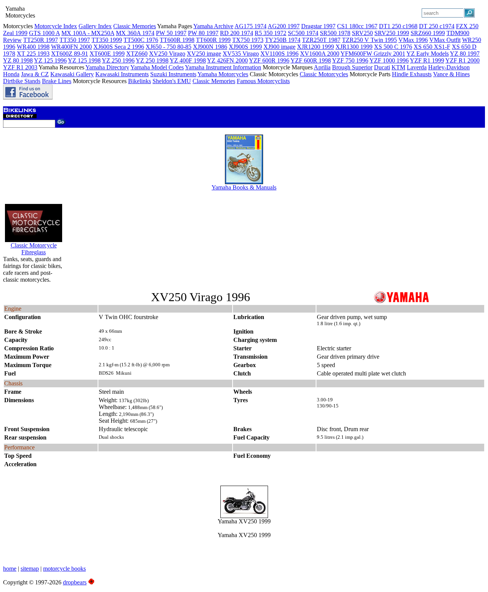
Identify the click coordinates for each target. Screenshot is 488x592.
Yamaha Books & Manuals (244, 187)
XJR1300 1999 (354, 46)
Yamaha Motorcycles (222, 74)
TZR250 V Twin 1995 (369, 40)
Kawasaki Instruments (122, 74)
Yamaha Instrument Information (223, 67)
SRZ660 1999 (428, 33)
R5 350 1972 (270, 33)
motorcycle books (64, 568)
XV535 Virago (241, 53)
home (9, 568)
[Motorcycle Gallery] (244, 516)
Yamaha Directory (107, 67)
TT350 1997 (74, 40)
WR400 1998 (33, 46)
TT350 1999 (107, 40)
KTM (398, 67)
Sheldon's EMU (171, 81)
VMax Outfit (445, 40)
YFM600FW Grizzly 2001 (372, 53)
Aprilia (322, 67)
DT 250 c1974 (436, 26)
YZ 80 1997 (465, 53)
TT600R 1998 (177, 40)
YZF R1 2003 (20, 67)
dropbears (75, 582)
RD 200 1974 (236, 33)
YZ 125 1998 (84, 60)
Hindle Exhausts (412, 74)
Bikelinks (139, 81)
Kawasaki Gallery (72, 74)
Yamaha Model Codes (157, 67)
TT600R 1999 (213, 40)
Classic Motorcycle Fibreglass (34, 248)
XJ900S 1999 (245, 46)
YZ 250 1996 (118, 60)
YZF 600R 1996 (269, 60)
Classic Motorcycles (324, 74)
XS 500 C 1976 (393, 46)
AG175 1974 (250, 26)
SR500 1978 (335, 33)
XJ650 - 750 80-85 (168, 46)
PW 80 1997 (203, 33)
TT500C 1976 (141, 40)
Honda (11, 74)
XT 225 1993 (33, 53)
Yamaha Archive (213, 26)
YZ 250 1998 (152, 60)
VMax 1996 (413, 40)
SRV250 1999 (391, 33)
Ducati (382, 67)
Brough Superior (352, 67)
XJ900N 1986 (210, 46)
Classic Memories (134, 26)
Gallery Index (95, 26)
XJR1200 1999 (315, 46)
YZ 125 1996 (50, 60)
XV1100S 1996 (279, 53)
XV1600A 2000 (319, 53)
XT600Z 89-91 (69, 53)
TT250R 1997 (40, 40)
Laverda (417, 67)
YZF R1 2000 (462, 60)
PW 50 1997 (171, 33)
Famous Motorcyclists (263, 81)
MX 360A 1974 (135, 33)
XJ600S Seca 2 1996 (118, 46)
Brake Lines (56, 81)
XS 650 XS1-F (432, 46)
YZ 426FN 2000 (227, 60)
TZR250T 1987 (321, 40)
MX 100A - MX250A (87, 33)
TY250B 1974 (282, 40)
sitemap (30, 568)
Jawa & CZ (35, 74)
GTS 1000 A (44, 33)
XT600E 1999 (107, 53)
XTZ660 (137, 53)
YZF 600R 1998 (311, 60)
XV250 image (204, 53)
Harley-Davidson (449, 67)
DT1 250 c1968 (398, 26)
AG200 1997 (284, 26)
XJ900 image (279, 46)
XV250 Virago (167, 53)
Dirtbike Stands (21, 81)
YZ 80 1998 (18, 60)
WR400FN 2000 (71, 46)
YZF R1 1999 (427, 60)
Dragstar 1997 (318, 26)
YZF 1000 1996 (389, 60)
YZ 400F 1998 (188, 60)
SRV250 (362, 33)
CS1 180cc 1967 (357, 26)
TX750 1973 (247, 40)
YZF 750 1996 (350, 60)
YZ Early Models (427, 53)
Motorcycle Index (55, 26)
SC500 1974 (303, 33)
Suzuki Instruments (173, 74)
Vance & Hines (451, 74)
